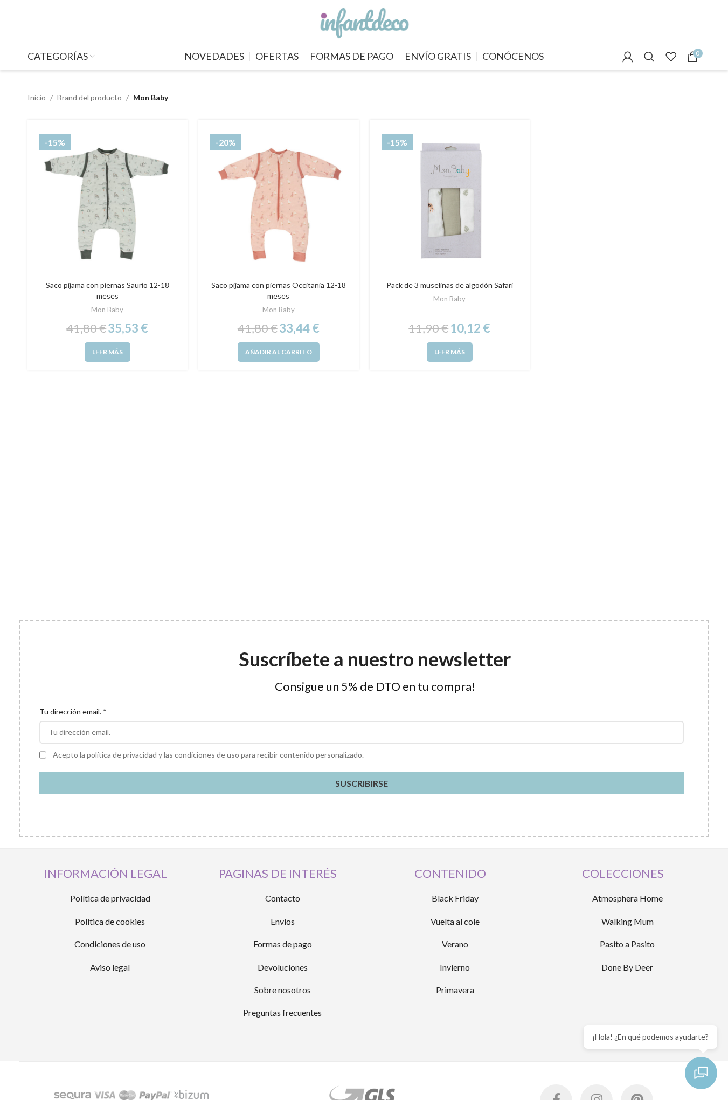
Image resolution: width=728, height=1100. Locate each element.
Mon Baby (107, 309)
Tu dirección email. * (73, 711)
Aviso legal (110, 967)
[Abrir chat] (701, 1073)
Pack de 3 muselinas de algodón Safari (449, 285)
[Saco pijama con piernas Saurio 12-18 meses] (108, 202)
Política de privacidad (110, 898)
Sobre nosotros (282, 990)
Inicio (36, 97)
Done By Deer (627, 967)
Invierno (455, 967)
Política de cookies (110, 921)
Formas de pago (282, 944)
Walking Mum (627, 921)
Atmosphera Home (627, 898)
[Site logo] (364, 20)
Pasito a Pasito (627, 944)
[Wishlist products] (671, 56)
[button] (279, 352)
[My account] (628, 56)
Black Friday (455, 898)
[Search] (649, 56)
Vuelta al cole (455, 921)
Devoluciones (283, 967)
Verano (455, 944)
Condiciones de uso (109, 944)
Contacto (282, 898)
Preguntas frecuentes (282, 1012)
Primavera (455, 990)
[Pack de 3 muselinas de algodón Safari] (450, 202)
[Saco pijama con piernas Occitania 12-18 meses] (278, 202)
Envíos (283, 921)
